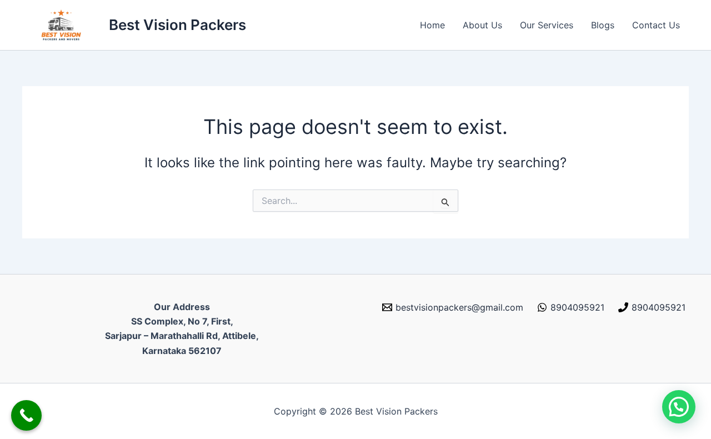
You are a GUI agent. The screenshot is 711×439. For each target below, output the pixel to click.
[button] (678, 406)
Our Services (546, 25)
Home (432, 25)
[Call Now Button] (26, 415)
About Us (482, 25)
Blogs (602, 25)
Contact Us (656, 25)
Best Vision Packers (177, 24)
